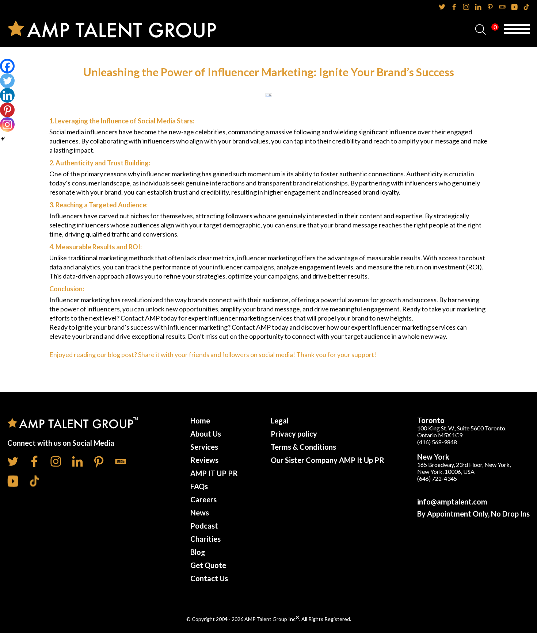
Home (200, 420)
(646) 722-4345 (437, 478)
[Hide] (3, 139)
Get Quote (208, 565)
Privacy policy (294, 433)
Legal (280, 420)
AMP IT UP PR (214, 473)
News (199, 512)
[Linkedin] (7, 95)
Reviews (204, 460)
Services (204, 446)
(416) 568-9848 (437, 441)
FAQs (199, 486)
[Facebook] (7, 66)
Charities (205, 538)
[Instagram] (7, 124)
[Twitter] (7, 80)
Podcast (204, 525)
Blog (197, 552)
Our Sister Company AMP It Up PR (327, 460)
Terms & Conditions (303, 446)
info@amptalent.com (452, 501)
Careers (203, 499)
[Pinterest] (7, 110)
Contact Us (209, 578)
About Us (205, 433)
